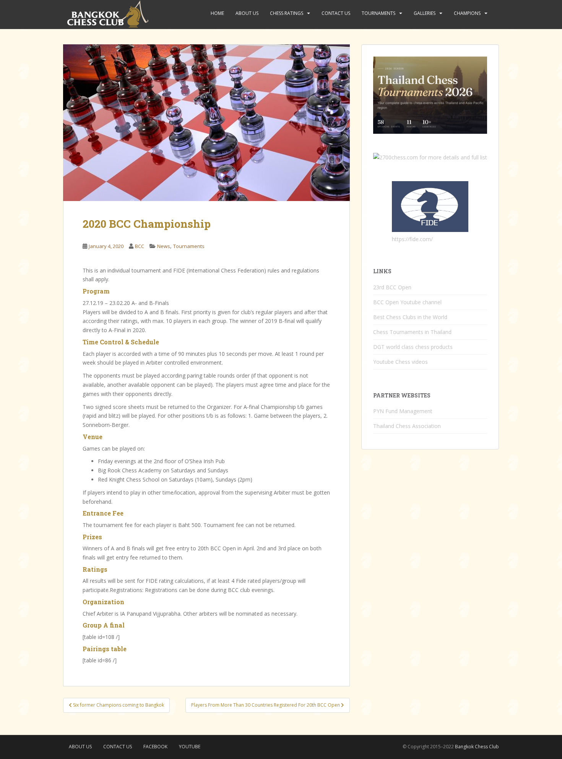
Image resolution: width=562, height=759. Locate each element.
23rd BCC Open (392, 287)
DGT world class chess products (413, 346)
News (163, 246)
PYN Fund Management (402, 411)
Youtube (189, 746)
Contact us (336, 13)
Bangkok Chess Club (477, 746)
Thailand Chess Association (407, 426)
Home (217, 13)
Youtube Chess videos (400, 361)
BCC (139, 246)
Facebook (155, 746)
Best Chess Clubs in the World (410, 317)
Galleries (424, 13)
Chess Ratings (286, 13)
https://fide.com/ (412, 239)
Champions (467, 13)
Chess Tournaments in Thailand (412, 332)
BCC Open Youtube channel (407, 302)
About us (247, 13)
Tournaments (378, 13)
